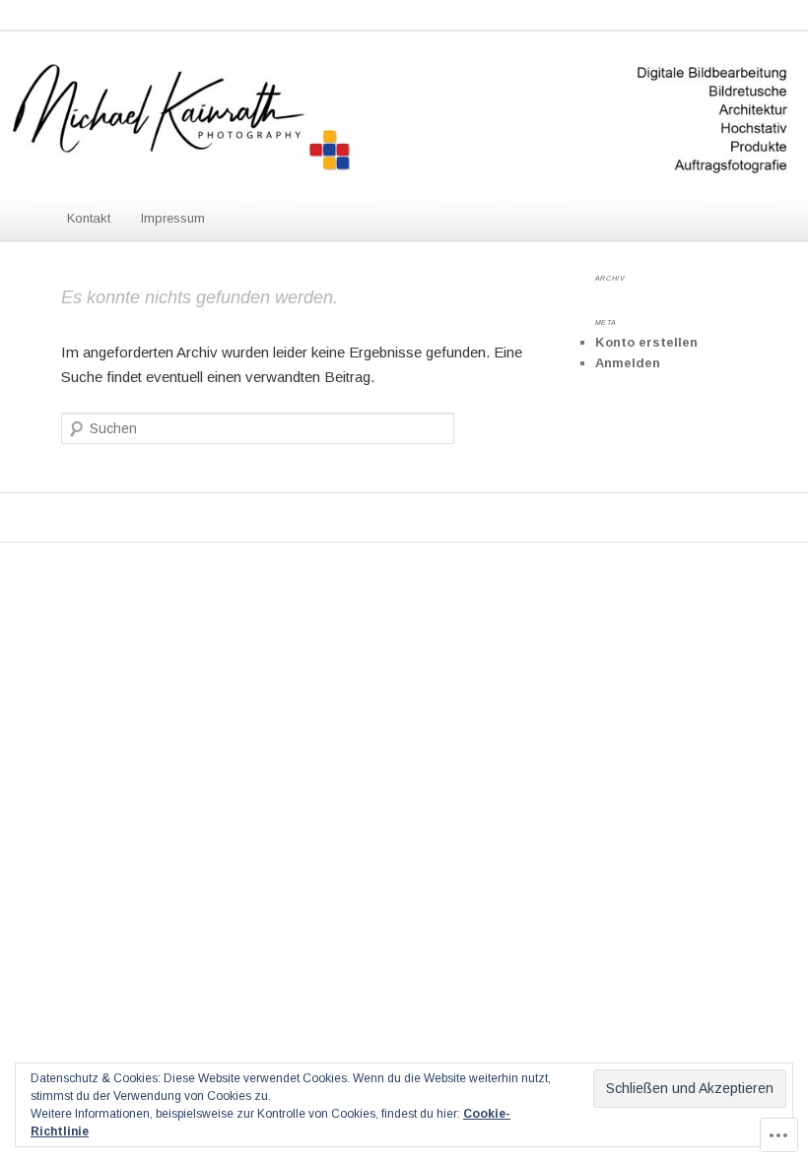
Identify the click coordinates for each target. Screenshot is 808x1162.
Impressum (173, 218)
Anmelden (627, 362)
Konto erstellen (646, 342)
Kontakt (88, 218)
